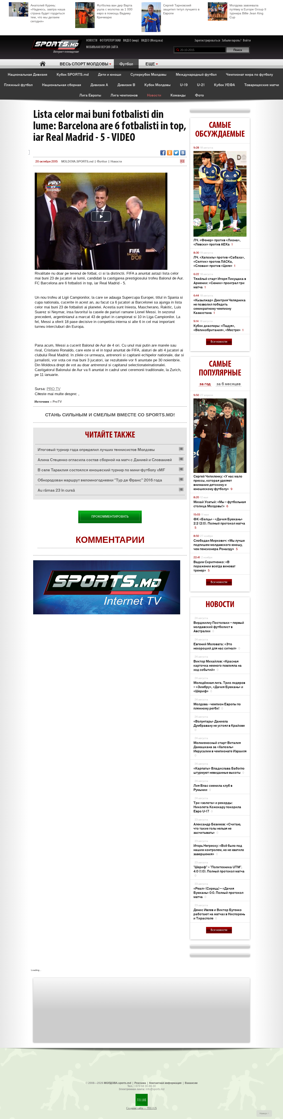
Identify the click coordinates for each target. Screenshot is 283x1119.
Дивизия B (126, 84)
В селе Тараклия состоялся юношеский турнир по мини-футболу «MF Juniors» (101, 471)
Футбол (126, 63)
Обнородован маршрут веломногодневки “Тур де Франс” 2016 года (100, 479)
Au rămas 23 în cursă (56, 490)
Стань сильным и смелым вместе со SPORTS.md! (110, 414)
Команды (178, 94)
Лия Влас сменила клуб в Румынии (212, 787)
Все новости (219, 341)
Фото (199, 94)
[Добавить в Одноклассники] (169, 152)
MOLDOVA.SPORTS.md (77, 161)
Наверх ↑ (264, 1113)
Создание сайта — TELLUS (141, 1108)
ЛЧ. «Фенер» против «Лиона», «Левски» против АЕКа (217, 242)
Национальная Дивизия (27, 74)
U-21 (201, 84)
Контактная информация (165, 1083)
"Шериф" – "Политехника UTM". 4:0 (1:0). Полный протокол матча (219, 871)
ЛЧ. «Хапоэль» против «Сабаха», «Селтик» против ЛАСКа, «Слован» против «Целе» (219, 261)
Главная (42, 63)
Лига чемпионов (124, 94)
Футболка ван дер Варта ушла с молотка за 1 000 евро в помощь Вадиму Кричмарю (114, 11)
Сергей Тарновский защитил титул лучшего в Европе (181, 9)
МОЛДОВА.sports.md (117, 1083)
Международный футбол (196, 74)
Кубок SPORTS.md (73, 74)
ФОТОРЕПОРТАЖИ (110, 40)
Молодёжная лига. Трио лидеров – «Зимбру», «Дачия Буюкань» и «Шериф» (219, 686)
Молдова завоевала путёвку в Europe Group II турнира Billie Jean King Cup (247, 11)
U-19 (184, 84)
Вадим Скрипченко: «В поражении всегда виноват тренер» (214, 566)
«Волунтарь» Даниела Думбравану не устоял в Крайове (219, 725)
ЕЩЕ (150, 63)
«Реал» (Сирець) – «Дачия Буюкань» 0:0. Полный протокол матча (218, 892)
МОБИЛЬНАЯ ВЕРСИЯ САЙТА (102, 47)
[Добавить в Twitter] (176, 152)
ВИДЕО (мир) (131, 40)
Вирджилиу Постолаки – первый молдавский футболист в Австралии (218, 626)
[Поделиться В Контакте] (182, 152)
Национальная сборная (61, 84)
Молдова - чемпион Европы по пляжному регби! (217, 706)
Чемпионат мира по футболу (249, 74)
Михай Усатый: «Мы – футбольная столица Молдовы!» (219, 504)
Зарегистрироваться (207, 40)
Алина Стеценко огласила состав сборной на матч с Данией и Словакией (105, 459)
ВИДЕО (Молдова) (152, 40)
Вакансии (191, 1083)
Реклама (140, 1083)
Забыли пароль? (231, 40)
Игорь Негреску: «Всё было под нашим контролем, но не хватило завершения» (218, 849)
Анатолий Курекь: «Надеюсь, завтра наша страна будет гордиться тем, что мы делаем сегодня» (48, 13)
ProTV (57, 401)
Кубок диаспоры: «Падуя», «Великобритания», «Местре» (218, 327)
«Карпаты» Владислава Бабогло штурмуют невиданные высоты (219, 770)
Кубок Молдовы (157, 84)
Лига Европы (90, 94)
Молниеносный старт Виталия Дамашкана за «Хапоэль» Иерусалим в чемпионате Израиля (220, 748)
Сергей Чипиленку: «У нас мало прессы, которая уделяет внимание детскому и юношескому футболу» (217, 482)
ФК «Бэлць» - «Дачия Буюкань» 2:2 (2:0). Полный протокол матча (219, 523)
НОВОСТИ (91, 40)
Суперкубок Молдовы (148, 74)
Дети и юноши (109, 74)
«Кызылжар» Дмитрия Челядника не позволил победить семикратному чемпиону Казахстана (219, 306)
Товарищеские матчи (261, 84)
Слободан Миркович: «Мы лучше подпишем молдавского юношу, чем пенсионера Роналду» (219, 544)
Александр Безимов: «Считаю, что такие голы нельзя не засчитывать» (217, 828)
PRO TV (53, 389)
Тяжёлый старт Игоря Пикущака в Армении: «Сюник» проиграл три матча (219, 282)
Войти (247, 40)
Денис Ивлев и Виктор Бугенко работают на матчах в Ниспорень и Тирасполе (219, 914)
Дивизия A (99, 84)
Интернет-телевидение (67, 52)
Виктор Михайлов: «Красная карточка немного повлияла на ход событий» (217, 665)
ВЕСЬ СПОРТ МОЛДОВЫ (84, 63)
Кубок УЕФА (224, 84)
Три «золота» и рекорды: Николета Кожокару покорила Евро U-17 (217, 806)
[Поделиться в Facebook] (163, 152)
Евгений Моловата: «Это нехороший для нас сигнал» (216, 646)
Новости (154, 94)
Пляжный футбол (18, 84)
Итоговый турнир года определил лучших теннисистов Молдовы (96, 449)
